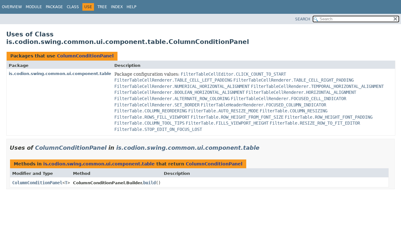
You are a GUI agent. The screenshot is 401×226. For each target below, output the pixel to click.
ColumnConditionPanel (85, 55)
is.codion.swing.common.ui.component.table (60, 73)
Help (131, 7)
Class (73, 7)
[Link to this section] (263, 147)
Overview (12, 7)
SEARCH (302, 19)
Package (54, 7)
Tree (102, 7)
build (149, 182)
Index (117, 7)
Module (34, 7)
